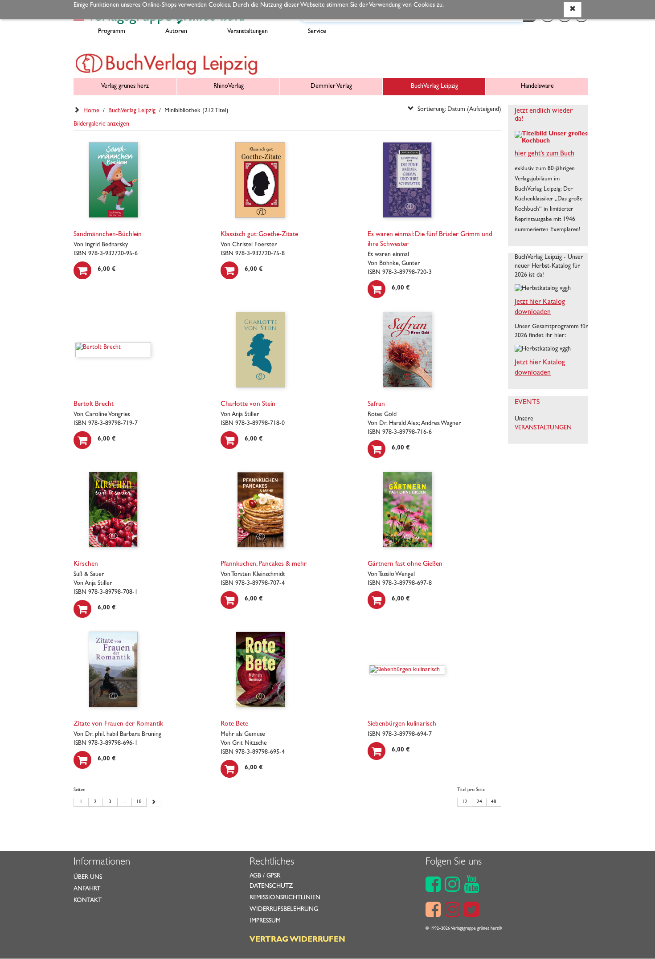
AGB (255, 876)
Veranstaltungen (247, 32)
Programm (111, 32)
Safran (376, 404)
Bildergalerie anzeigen (101, 124)
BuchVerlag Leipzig (434, 86)
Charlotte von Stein (248, 404)
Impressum (265, 921)
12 (464, 802)
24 (479, 802)
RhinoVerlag (228, 86)
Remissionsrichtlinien (285, 898)
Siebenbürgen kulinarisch (402, 724)
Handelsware (537, 86)
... (124, 802)
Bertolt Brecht (94, 404)
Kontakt (88, 901)
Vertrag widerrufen (297, 940)
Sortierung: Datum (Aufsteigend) (457, 109)
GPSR (273, 876)
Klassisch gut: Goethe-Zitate (259, 234)
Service (317, 32)
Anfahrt (87, 889)
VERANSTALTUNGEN (543, 428)
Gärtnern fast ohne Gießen (405, 564)
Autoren (176, 32)
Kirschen (86, 564)
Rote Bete (234, 724)
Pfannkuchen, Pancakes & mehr (264, 564)
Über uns (88, 877)
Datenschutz (271, 886)
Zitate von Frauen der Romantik (118, 724)
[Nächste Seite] (153, 803)
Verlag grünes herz (125, 86)
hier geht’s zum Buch (544, 154)
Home (91, 111)
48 (493, 802)
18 (139, 802)
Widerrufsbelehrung (284, 909)
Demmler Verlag (331, 86)
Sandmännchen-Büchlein (108, 234)
